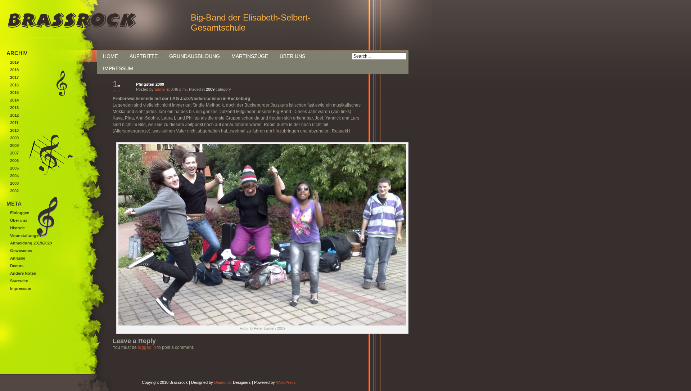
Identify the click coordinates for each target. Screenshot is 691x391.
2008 (14, 145)
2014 (14, 100)
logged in (147, 347)
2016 (14, 85)
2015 (14, 92)
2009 (210, 89)
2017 (14, 77)
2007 (14, 153)
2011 (14, 123)
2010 (14, 130)
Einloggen (20, 213)
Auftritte (144, 56)
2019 (14, 62)
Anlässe (17, 258)
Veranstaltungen (25, 235)
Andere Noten (23, 273)
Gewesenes (21, 250)
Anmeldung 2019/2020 (31, 243)
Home (110, 56)
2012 (14, 115)
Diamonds (223, 382)
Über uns (292, 56)
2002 (14, 191)
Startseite (19, 281)
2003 (14, 183)
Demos (16, 266)
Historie (17, 228)
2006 (14, 160)
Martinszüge (249, 56)
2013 (14, 107)
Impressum (118, 68)
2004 (14, 176)
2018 (14, 70)
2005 (14, 168)
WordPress (286, 382)
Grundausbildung (194, 56)
